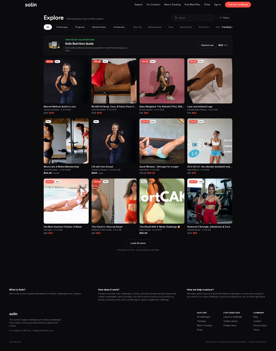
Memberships (99, 27)
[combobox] (193, 17)
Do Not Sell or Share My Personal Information (226, 342)
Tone (170, 27)
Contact (257, 321)
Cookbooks (119, 27)
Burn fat (138, 27)
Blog (255, 317)
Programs (80, 27)
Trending (201, 321)
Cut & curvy (204, 27)
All (48, 27)
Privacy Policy (260, 325)
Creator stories (231, 321)
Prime (199, 330)
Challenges (62, 27)
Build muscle (154, 27)
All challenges (203, 317)
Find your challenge (238, 4)
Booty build (186, 27)
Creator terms (230, 325)
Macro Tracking (204, 325)
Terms (256, 330)
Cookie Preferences (258, 342)
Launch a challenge (233, 317)
